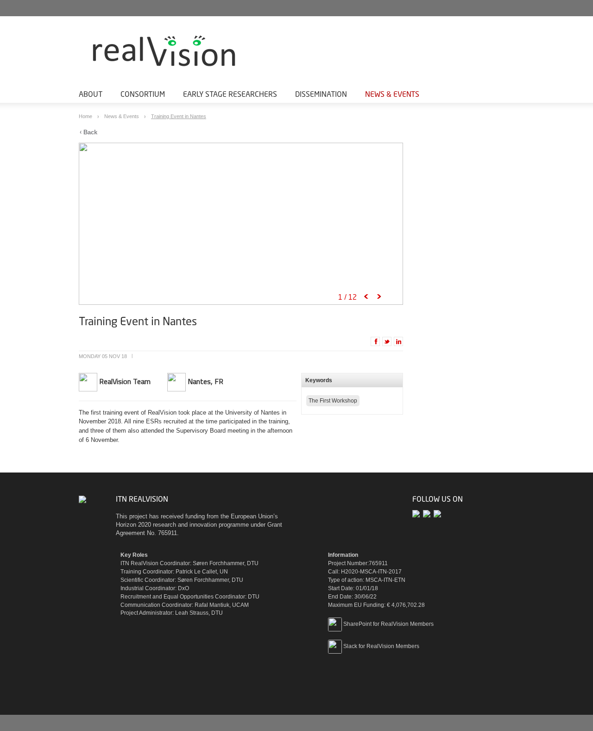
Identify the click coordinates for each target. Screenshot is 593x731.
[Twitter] (417, 513)
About (90, 93)
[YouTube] (428, 513)
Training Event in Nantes (178, 116)
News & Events (392, 93)
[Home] (185, 52)
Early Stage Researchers (230, 93)
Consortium (142, 93)
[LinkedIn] (438, 513)
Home (86, 116)
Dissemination (321, 93)
